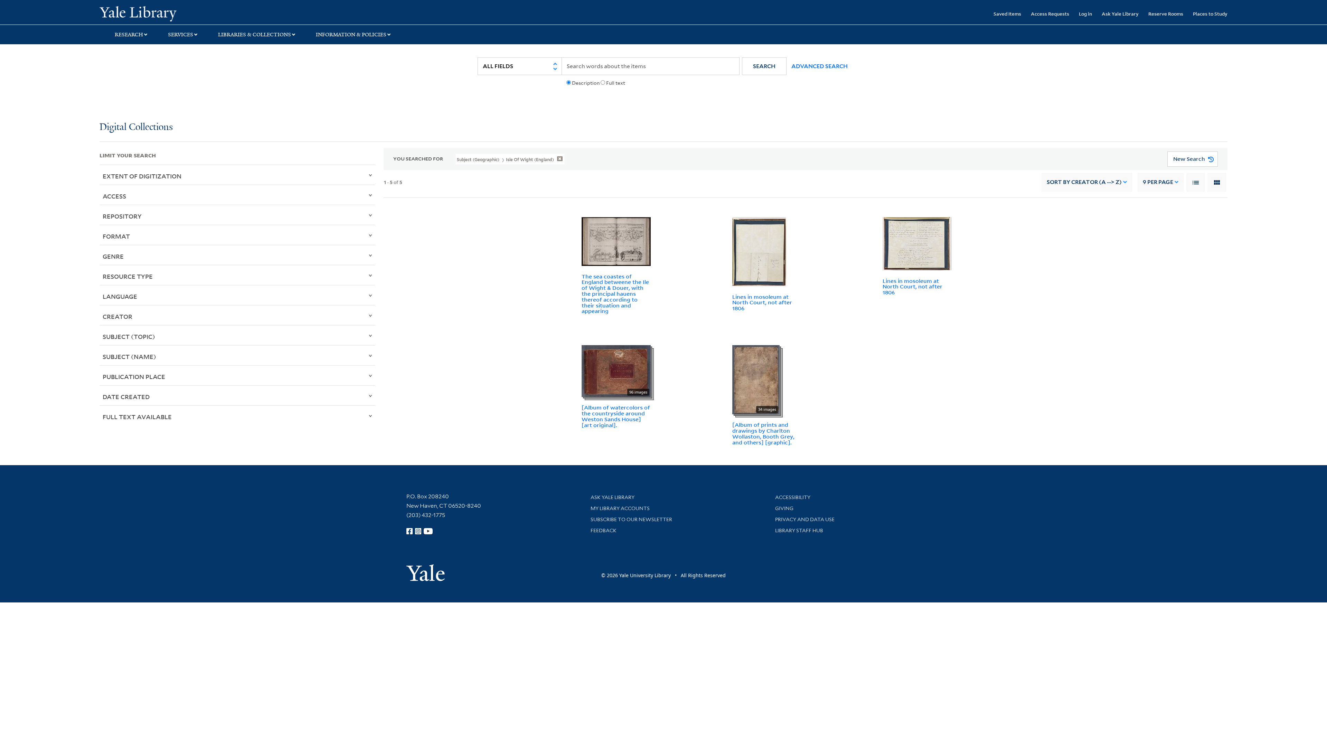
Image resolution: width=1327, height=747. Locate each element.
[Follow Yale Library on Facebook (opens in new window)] (409, 531)
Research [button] (129, 34)
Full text (615, 83)
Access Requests (1050, 13)
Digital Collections (136, 127)
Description (586, 83)
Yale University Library (184, 13)
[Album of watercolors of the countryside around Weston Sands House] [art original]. (616, 416)
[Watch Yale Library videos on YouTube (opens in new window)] (428, 531)
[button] (764, 66)
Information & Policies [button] (351, 34)
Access (114, 196)
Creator (117, 316)
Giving (784, 508)
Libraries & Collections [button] (254, 34)
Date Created (126, 397)
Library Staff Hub (799, 530)
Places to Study (1210, 13)
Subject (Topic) (129, 336)
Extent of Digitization (142, 176)
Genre (113, 256)
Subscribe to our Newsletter (631, 519)
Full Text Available (137, 417)
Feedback (604, 530)
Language (120, 296)
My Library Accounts (620, 508)
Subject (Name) (129, 356)
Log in (1085, 13)
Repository (122, 216)
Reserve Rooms (1165, 13)
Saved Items (1007, 13)
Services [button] (180, 34)
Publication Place (134, 376)
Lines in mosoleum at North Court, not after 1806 (762, 302)
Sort (1084, 182)
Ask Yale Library (1120, 13)
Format (116, 236)
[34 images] (756, 379)
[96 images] (616, 370)
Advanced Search (819, 66)
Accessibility (792, 497)
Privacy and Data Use (805, 519)
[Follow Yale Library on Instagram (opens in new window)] (418, 531)
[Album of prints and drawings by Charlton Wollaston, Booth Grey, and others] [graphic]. (763, 433)
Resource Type (128, 276)
